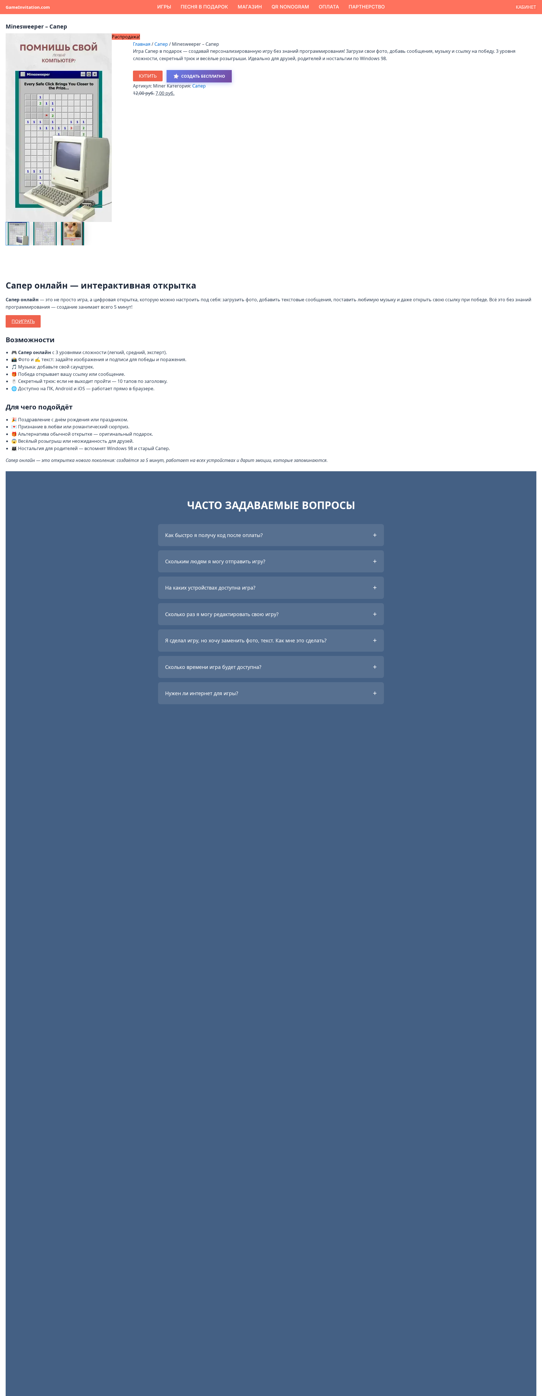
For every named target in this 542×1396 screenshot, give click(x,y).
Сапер (161, 44)
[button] (525, 7)
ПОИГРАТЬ (23, 321)
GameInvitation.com (28, 7)
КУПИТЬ (148, 76)
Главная (141, 44)
